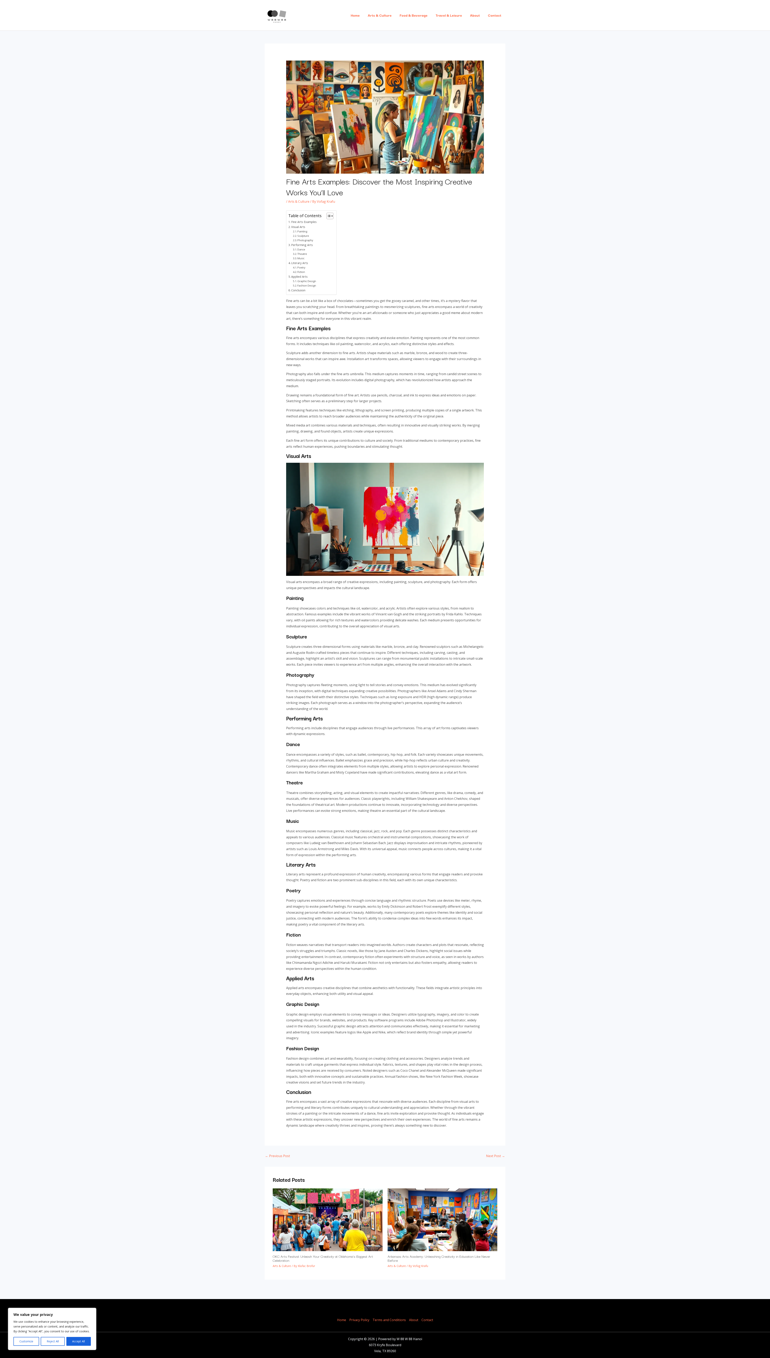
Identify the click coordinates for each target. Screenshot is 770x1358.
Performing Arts (302, 245)
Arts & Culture (380, 15)
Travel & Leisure (449, 15)
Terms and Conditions (389, 1320)
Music (300, 258)
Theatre (302, 254)
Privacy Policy (359, 1320)
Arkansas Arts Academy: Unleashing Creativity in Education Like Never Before (439, 1258)
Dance (301, 249)
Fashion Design (306, 285)
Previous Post (277, 1156)
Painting (302, 231)
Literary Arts (299, 263)
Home (355, 15)
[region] (52, 1329)
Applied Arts (299, 276)
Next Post (495, 1156)
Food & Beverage (414, 15)
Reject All (53, 1341)
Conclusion (298, 290)
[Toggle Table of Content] (327, 216)
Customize (26, 1341)
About (475, 15)
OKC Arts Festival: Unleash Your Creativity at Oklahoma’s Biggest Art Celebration (323, 1258)
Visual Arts (298, 227)
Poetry (301, 267)
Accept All (78, 1341)
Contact (494, 15)
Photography (305, 240)
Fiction (301, 272)
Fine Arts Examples (304, 222)
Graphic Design (306, 281)
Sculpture (303, 236)
